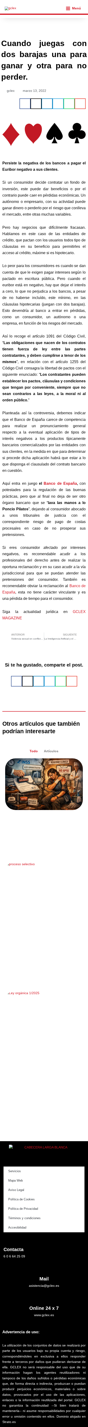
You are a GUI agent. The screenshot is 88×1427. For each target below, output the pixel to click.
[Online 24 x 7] (44, 1297)
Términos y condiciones (24, 1218)
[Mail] (44, 1267)
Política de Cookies (21, 1199)
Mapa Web (15, 1180)
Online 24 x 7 (44, 1308)
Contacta (13, 1249)
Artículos (51, 751)
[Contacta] (7, 1238)
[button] (25, 103)
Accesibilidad (17, 1227)
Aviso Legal (16, 1190)
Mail (44, 1278)
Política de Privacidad (23, 1208)
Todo (34, 751)
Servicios (14, 1171)
